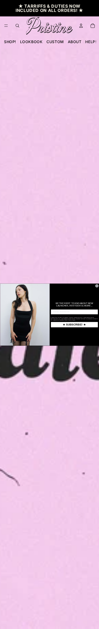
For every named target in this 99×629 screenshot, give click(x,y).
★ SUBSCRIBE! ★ (74, 324)
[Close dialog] (97, 285)
